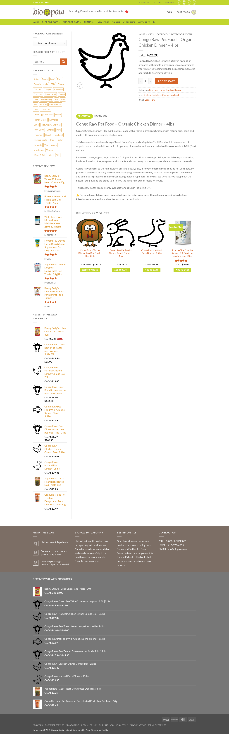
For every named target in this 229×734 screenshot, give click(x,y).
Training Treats (40, 140)
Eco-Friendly (46, 99)
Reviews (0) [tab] (100, 116)
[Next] (196, 248)
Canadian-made (41, 84)
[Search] (154, 22)
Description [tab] (84, 116)
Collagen (47, 89)
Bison (59, 79)
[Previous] (76, 248)
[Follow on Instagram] (184, 2)
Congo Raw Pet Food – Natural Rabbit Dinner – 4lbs (120, 253)
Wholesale (122, 725)
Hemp (58, 114)
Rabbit (48, 135)
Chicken (37, 89)
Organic (50, 129)
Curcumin (38, 94)
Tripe (52, 140)
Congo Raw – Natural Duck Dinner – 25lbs (151, 251)
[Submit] (63, 61)
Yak (58, 155)
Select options (90, 270)
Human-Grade (40, 120)
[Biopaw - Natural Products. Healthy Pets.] (48, 12)
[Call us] (194, 2)
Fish (35, 104)
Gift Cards (144, 22)
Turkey (60, 140)
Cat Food (162, 34)
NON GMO (39, 129)
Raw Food (58, 135)
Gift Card (157, 2)
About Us (38, 725)
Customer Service (54, 725)
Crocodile (58, 89)
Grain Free (45, 109)
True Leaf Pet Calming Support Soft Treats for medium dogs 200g (182, 253)
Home (36, 22)
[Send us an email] (189, 2)
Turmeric (38, 145)
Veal (46, 145)
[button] (186, 12)
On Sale (116, 22)
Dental (62, 94)
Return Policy (89, 725)
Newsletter (170, 2)
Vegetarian (38, 150)
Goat (36, 109)
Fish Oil (43, 104)
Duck (36, 99)
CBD (53, 84)
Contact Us (144, 2)
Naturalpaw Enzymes (51, 125)
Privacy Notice (138, 725)
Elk (56, 99)
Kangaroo (53, 120)
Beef (52, 79)
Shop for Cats (71, 22)
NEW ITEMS (103, 22)
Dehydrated (50, 94)
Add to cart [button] (120, 270)
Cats (150, 34)
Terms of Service (157, 725)
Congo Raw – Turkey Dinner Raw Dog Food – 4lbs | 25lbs (89, 253)
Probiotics (38, 135)
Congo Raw (150, 100)
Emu (63, 99)
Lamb (36, 125)
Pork (58, 129)
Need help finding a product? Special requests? (55, 563)
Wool (51, 155)
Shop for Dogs (50, 22)
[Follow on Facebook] (179, 2)
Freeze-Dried (55, 104)
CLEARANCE (129, 22)
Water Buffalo (40, 155)
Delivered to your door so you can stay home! (54, 553)
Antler (36, 79)
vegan (54, 145)
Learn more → (91, 561)
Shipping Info (106, 725)
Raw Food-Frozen (181, 34)
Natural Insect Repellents (54, 542)
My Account (72, 725)
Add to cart (166, 81)
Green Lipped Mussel (43, 114)
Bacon (45, 79)
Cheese (61, 84)
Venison (49, 150)
